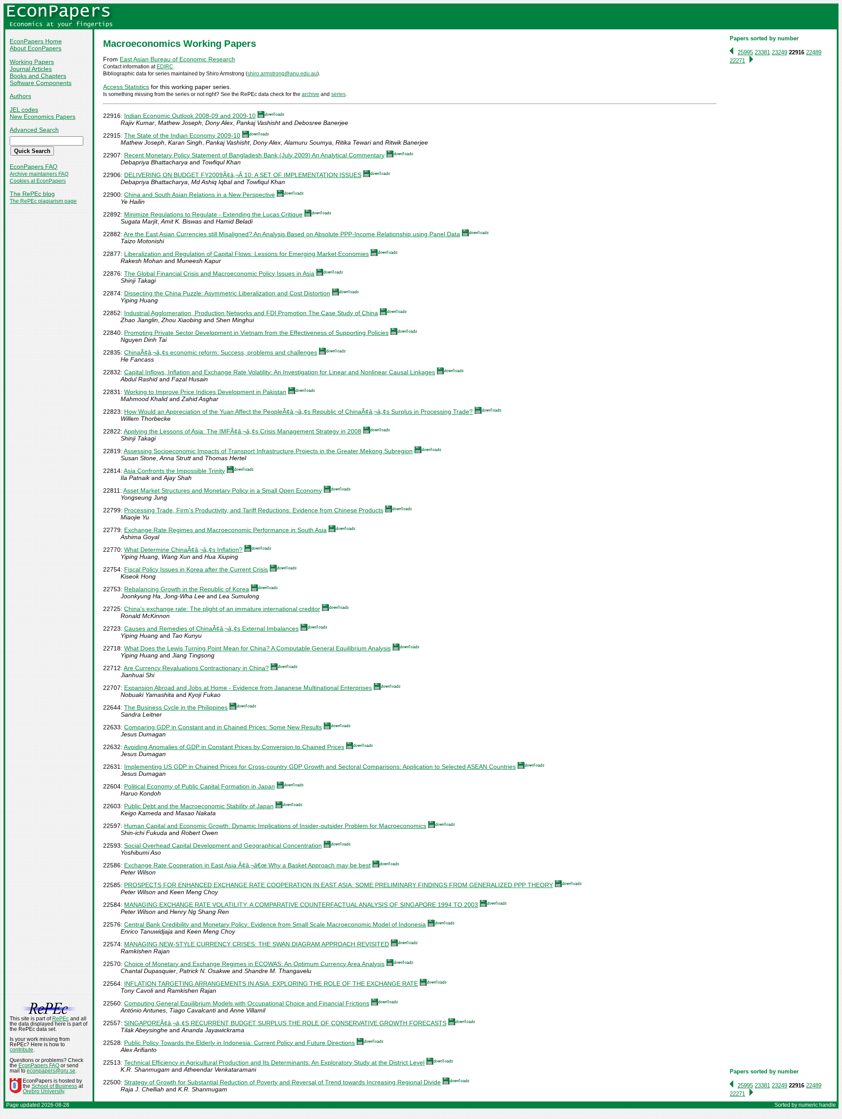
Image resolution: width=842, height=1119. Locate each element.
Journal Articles (31, 68)
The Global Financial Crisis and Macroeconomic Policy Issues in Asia (219, 273)
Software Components (40, 82)
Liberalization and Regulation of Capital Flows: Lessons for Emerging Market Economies (246, 253)
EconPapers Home (36, 41)
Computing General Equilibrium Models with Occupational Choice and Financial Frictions (246, 1003)
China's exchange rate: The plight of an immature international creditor (222, 608)
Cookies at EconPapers (38, 181)
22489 (813, 52)
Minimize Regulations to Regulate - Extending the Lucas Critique (213, 214)
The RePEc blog (32, 193)
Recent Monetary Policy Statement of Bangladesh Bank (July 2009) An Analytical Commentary (254, 155)
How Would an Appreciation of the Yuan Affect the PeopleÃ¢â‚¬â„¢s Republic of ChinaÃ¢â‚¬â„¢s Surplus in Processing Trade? (298, 411)
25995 (745, 52)
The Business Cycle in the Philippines (176, 707)
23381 (762, 52)
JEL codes (24, 109)
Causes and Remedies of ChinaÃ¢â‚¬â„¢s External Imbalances (211, 628)
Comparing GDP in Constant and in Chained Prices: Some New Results (223, 727)
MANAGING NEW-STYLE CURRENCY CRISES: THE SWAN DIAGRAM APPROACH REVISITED (256, 944)
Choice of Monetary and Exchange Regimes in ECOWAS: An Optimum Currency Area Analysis (254, 963)
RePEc (60, 1018)
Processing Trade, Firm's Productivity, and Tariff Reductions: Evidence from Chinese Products (253, 510)
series (338, 94)
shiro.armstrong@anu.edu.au (282, 73)
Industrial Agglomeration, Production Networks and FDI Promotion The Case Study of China (251, 312)
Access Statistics (126, 86)
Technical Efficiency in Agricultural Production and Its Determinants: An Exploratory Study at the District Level (274, 1062)
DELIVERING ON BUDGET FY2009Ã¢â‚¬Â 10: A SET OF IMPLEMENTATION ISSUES (242, 174)
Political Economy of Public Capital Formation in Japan (199, 786)
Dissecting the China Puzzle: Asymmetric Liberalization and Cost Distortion (227, 293)
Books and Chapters (38, 75)
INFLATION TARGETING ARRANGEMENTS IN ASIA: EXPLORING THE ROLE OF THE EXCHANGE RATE (271, 983)
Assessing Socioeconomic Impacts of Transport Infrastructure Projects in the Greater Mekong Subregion (268, 451)
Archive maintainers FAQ (39, 174)
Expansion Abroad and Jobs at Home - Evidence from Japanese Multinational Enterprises (248, 687)
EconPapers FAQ (33, 166)
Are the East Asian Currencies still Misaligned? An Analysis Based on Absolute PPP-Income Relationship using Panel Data (292, 234)
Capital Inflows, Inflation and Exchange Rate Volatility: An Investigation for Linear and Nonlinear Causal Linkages (279, 372)
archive (310, 94)
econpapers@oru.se (51, 1070)
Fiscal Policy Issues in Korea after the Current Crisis (196, 569)
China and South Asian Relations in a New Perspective (199, 194)
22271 (737, 60)
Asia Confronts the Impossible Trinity (174, 470)
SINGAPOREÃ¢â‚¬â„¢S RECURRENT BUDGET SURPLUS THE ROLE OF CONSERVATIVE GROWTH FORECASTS (285, 1023)
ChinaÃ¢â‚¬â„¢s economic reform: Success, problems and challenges (220, 352)
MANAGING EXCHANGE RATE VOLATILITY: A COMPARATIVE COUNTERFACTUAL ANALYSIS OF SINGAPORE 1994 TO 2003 (301, 904)
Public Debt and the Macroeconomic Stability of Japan (199, 806)
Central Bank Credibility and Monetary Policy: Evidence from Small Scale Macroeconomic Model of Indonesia (275, 924)
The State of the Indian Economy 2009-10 (182, 135)
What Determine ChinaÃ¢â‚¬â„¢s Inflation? (183, 549)
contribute (21, 1049)
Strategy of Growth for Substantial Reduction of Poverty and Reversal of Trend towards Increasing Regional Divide (282, 1082)
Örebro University (43, 1091)
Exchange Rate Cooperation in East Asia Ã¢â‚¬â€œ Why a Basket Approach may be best (247, 865)
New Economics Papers (42, 116)
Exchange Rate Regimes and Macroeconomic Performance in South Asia (225, 529)
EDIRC (165, 66)
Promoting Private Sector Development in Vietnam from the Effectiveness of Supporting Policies (256, 332)
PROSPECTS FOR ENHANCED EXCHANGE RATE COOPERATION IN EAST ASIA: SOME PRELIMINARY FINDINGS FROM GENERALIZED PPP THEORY (338, 884)
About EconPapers (35, 48)
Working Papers (32, 61)
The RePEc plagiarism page (43, 201)
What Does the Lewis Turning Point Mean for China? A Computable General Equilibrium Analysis (257, 648)
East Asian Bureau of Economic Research (177, 59)
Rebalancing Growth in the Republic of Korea (186, 589)
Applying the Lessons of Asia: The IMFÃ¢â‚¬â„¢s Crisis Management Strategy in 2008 (242, 431)
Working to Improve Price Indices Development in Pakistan (205, 391)
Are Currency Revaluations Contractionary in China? (196, 667)
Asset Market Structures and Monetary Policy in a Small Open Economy (222, 490)
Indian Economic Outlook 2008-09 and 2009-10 (190, 115)
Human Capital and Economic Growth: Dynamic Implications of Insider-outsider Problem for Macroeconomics (275, 825)
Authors (20, 95)
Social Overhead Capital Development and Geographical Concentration (223, 845)
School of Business (54, 1086)
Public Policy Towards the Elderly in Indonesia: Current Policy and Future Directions (239, 1042)
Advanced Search (34, 129)
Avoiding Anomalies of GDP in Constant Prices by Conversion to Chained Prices (234, 746)
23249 (779, 52)
